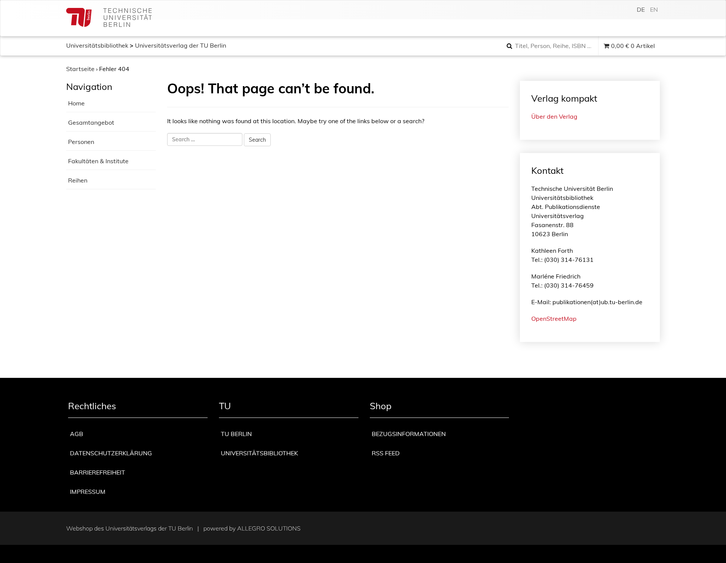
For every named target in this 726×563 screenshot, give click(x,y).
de (641, 9)
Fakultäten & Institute (98, 161)
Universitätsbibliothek (97, 45)
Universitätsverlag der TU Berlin (180, 45)
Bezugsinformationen (409, 434)
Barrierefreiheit (97, 472)
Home (76, 103)
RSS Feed (386, 453)
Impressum (87, 491)
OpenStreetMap (554, 318)
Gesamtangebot (91, 122)
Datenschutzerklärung (111, 453)
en (654, 9)
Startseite (80, 69)
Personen (81, 141)
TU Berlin (236, 434)
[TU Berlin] (108, 18)
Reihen (77, 180)
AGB (76, 434)
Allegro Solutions (269, 528)
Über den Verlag (554, 116)
